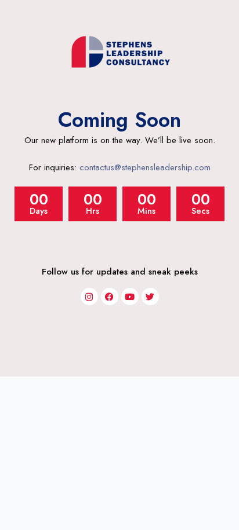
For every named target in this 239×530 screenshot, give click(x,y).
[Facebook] (109, 296)
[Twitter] (150, 296)
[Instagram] (89, 296)
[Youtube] (130, 296)
